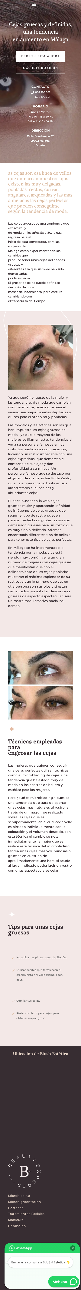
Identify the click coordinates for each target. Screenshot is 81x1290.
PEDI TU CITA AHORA (40, 56)
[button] (72, 1248)
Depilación (17, 1226)
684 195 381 (42, 92)
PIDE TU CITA (62, 6)
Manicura (15, 1220)
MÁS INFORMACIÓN (40, 68)
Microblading (19, 1196)
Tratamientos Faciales (26, 1214)
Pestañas (15, 1208)
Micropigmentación (24, 1202)
